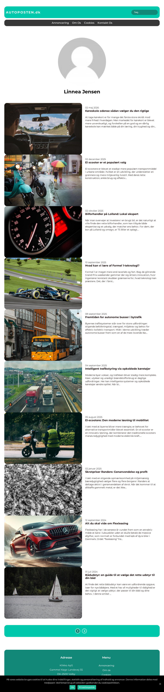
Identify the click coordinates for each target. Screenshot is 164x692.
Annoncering (60, 22)
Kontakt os (105, 22)
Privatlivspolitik (86, 687)
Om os (76, 22)
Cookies (89, 22)
